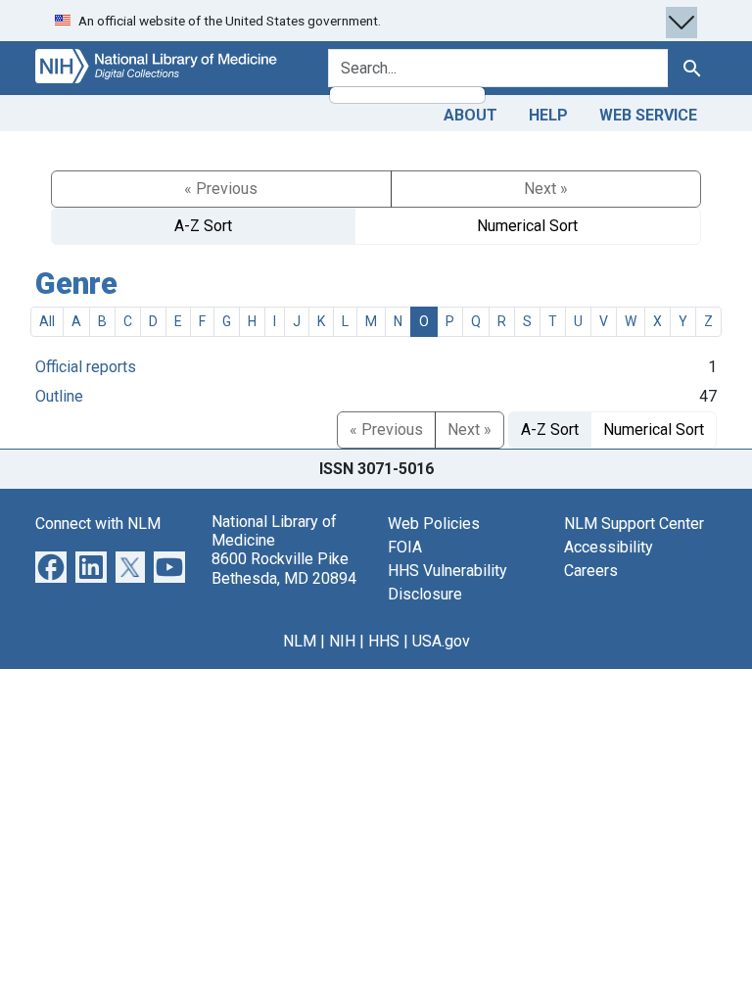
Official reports (85, 367)
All (47, 321)
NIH (342, 641)
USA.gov (441, 641)
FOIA (405, 547)
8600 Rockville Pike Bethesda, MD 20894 (284, 568)
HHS (384, 641)
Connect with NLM (98, 523)
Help (548, 115)
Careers (591, 570)
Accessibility (608, 547)
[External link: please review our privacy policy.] (51, 565)
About (470, 115)
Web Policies (434, 523)
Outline (59, 396)
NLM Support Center (634, 523)
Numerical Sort (527, 225)
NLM (299, 641)
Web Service (648, 115)
